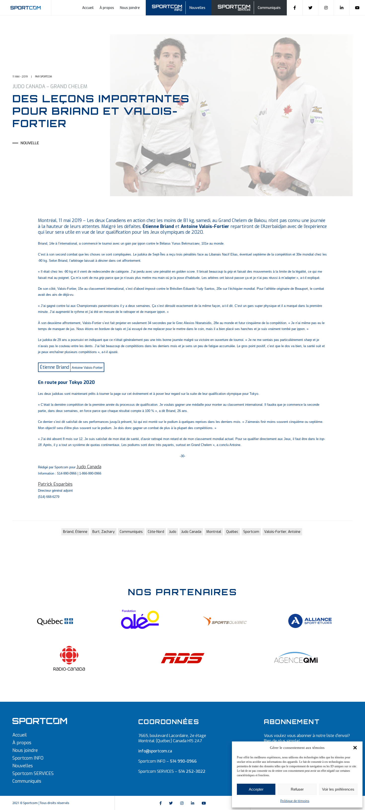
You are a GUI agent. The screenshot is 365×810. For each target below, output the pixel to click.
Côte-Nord (156, 531)
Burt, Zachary (103, 531)
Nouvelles (197, 7)
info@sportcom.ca (155, 751)
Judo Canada (88, 467)
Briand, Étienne (75, 531)
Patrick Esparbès (55, 484)
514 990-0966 (183, 761)
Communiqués (269, 7)
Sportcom (251, 531)
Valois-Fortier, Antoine (282, 531)
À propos (107, 7)
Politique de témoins (294, 801)
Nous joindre (130, 7)
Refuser (297, 789)
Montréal (213, 531)
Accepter (256, 789)
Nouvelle (30, 143)
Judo (172, 531)
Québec (232, 531)
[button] (355, 747)
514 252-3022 (191, 771)
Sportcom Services (234, 7)
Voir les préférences (338, 789)
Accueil (88, 7)
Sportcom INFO (27, 758)
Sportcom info (170, 7)
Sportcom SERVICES (33, 773)
